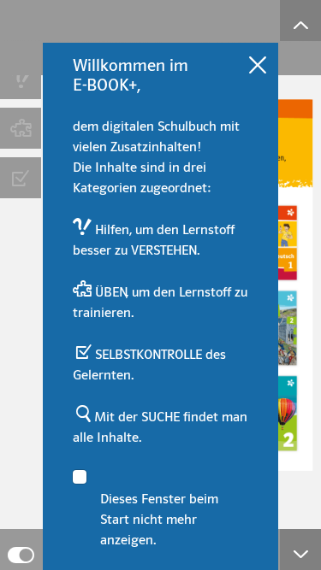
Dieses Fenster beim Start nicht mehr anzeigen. (159, 519)
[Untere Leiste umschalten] (300, 549)
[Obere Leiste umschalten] (300, 20)
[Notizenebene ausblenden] (20, 549)
